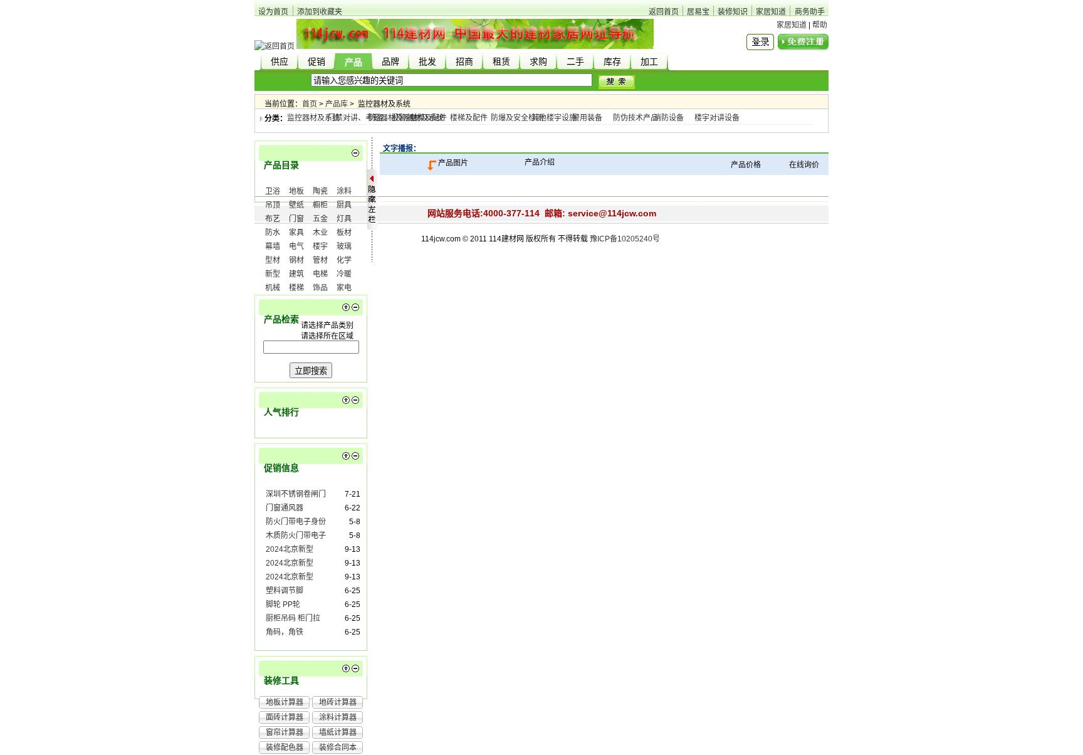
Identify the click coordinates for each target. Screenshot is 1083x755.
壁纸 (296, 205)
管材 (320, 260)
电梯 (320, 274)
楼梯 (296, 287)
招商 (464, 61)
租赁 (501, 61)
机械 (272, 287)
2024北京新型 (289, 549)
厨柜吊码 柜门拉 (293, 618)
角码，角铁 (284, 632)
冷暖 (344, 274)
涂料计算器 (338, 717)
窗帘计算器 (284, 732)
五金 (320, 218)
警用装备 (587, 118)
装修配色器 (284, 747)
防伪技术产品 (635, 118)
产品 (353, 62)
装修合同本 (338, 747)
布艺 (272, 218)
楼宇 (320, 246)
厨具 (344, 205)
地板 (296, 191)
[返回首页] (274, 46)
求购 (538, 61)
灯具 (344, 218)
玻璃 (344, 246)
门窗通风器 (284, 508)
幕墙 (272, 246)
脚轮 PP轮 (283, 604)
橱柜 (320, 205)
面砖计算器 (284, 717)
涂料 (344, 191)
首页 (309, 104)
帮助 (819, 25)
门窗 (296, 218)
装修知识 (733, 12)
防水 (272, 232)
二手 (575, 61)
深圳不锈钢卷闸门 (296, 494)
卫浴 (272, 191)
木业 (320, 232)
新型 (272, 274)
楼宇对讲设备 (717, 118)
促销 (316, 61)
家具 (296, 232)
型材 (272, 260)
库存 (612, 61)
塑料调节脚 (284, 590)
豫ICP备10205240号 (625, 239)
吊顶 (272, 205)
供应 (279, 61)
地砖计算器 (338, 702)
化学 (344, 260)
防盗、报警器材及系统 (406, 118)
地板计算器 (284, 702)
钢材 (296, 260)
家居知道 (771, 12)
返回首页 (664, 12)
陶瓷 (320, 191)
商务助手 (810, 12)
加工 (649, 61)
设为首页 (273, 12)
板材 (344, 232)
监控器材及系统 (313, 118)
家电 (344, 287)
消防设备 (669, 118)
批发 (427, 61)
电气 (296, 246)
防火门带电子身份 (296, 521)
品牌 (390, 61)
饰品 (320, 287)
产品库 (336, 104)
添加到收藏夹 (319, 12)
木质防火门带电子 (296, 535)
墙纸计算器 (338, 732)
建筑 (296, 274)
